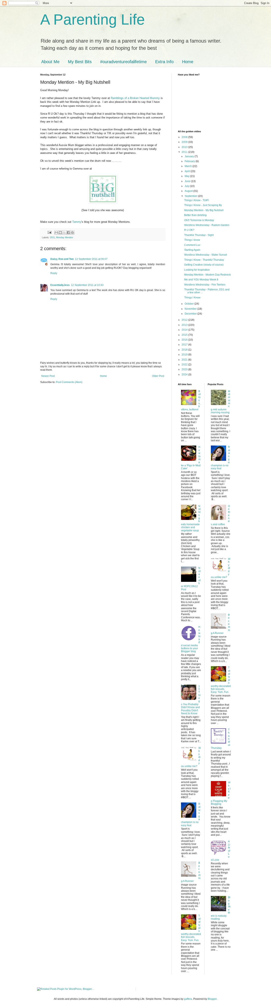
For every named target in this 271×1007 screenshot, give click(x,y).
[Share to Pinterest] (72, 232)
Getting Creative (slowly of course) (204, 264)
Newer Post (48, 376)
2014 (185, 329)
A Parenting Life (92, 19)
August (189, 190)
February (190, 161)
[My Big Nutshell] (102, 202)
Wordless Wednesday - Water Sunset (205, 254)
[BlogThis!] (60, 232)
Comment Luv (192, 245)
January (190, 156)
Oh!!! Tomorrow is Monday (199, 220)
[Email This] (56, 232)
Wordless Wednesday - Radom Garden (206, 225)
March (188, 166)
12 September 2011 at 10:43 (87, 285)
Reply (53, 273)
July (187, 186)
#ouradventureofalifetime (123, 61)
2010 (185, 147)
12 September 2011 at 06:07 (91, 259)
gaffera (188, 998)
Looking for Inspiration (197, 269)
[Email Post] (49, 232)
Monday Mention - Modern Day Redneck (207, 274)
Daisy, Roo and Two (62, 259)
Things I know (192, 239)
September (191, 196)
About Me (50, 61)
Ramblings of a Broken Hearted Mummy (135, 98)
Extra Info (164, 61)
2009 (185, 142)
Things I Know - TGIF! (196, 200)
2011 (52, 237)
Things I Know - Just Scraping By (203, 205)
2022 (185, 364)
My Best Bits (80, 61)
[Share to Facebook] (68, 232)
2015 (185, 334)
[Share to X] (64, 232)
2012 (185, 319)
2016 (185, 339)
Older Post (158, 376)
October (189, 303)
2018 (185, 349)
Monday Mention (64, 237)
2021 (185, 359)
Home (187, 61)
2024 (185, 374)
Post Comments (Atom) (69, 382)
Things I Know (192, 297)
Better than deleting (195, 215)
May (187, 176)
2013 (185, 324)
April (188, 171)
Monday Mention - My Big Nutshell (204, 210)
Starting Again (192, 249)
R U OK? (189, 229)
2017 (185, 344)
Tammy (76, 221)
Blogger (212, 998)
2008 (185, 137)
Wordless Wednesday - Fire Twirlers (204, 284)
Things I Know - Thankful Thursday (204, 259)
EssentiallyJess (60, 285)
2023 (185, 369)
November (191, 308)
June (188, 181)
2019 (185, 354)
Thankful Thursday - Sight (199, 235)
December (191, 313)
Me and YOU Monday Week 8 (201, 279)
